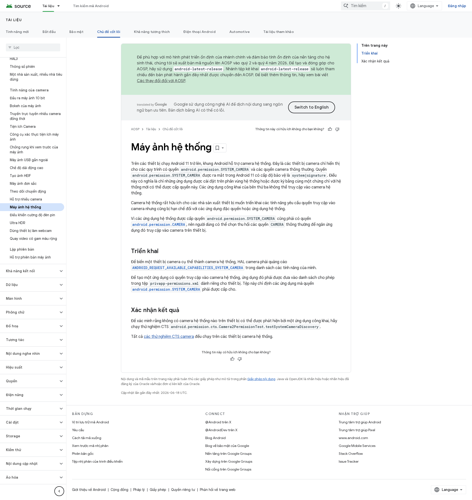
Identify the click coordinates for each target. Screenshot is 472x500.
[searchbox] (33, 47)
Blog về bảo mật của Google (227, 445)
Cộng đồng (119, 490)
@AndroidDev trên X (221, 430)
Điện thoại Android (199, 31)
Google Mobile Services (357, 445)
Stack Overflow (351, 453)
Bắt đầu (49, 31)
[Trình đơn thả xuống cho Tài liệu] (60, 6)
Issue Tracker (349, 461)
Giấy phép (158, 490)
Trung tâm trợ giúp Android (360, 422)
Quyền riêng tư (183, 490)
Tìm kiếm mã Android (91, 6)
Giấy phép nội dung (261, 379)
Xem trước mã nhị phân (90, 445)
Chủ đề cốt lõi (108, 31)
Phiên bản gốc (83, 453)
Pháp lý (139, 490)
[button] (29, 271)
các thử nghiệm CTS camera (169, 336)
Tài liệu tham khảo (279, 31)
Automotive (239, 31)
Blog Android (215, 438)
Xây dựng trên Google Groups (228, 461)
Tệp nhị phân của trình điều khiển (97, 461)
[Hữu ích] (330, 129)
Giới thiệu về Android (89, 490)
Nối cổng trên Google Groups (228, 469)
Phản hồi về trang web (218, 490)
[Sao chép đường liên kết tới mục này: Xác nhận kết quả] (184, 311)
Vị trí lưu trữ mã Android (90, 422)
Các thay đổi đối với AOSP (161, 80)
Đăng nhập (457, 6)
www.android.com (353, 438)
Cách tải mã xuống (86, 438)
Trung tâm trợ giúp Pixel (357, 430)
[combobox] (365, 5)
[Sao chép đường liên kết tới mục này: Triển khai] (163, 252)
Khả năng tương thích (152, 31)
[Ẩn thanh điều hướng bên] (59, 491)
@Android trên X (218, 422)
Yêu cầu (78, 430)
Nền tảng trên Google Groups (228, 453)
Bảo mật (76, 31)
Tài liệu (48, 6)
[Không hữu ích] (337, 129)
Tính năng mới (17, 31)
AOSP (135, 129)
